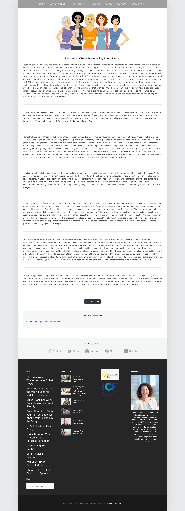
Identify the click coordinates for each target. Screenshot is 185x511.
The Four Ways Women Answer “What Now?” (39, 380)
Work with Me (57, 4)
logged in (41, 321)
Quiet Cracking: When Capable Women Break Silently (39, 403)
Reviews (96, 4)
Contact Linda (92, 301)
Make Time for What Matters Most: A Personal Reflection (38, 437)
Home (42, 4)
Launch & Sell (115, 503)
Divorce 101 (79, 4)
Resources (138, 4)
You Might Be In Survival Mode (35, 463)
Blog (109, 4)
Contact (121, 4)
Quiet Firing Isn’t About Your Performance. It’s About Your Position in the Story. (79, 391)
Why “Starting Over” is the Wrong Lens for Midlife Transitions (39, 392)
